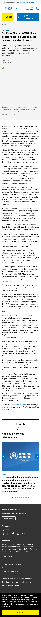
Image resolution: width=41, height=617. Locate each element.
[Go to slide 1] (13, 498)
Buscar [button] (27, 9)
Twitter (3, 533)
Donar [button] (31, 9)
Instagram (18, 533)
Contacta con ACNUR (10, 571)
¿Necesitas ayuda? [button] (29, 17)
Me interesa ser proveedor (12, 585)
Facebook (13, 533)
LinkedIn (8, 533)
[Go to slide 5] (22, 498)
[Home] (12, 8)
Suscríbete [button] (8, 556)
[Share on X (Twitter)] (17, 429)
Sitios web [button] (36, 9)
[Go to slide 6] (24, 498)
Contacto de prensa (9, 575)
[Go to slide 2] (16, 498)
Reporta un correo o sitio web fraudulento (17, 582)
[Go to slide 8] (29, 498)
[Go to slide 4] (20, 498)
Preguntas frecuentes (10, 568)
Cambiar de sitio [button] (28, 2)
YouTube (23, 533)
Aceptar (20, 612)
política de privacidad (21, 602)
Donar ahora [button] (8, 518)
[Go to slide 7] (26, 498)
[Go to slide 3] (18, 498)
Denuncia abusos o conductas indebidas (17, 578)
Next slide (37, 456)
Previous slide (4, 456)
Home (4, 24)
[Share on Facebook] (23, 429)
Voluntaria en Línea (18, 404)
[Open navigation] (3, 8)
